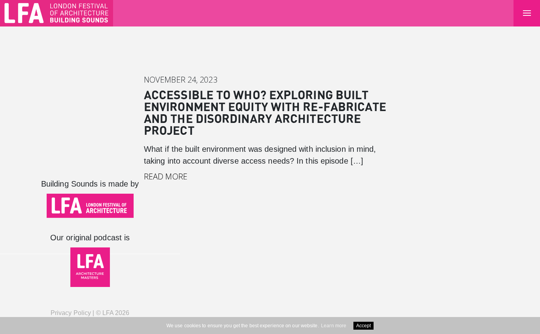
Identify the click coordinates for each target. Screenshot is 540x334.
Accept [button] (363, 325)
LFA (107, 312)
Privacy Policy (71, 312)
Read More (165, 176)
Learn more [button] (333, 325)
